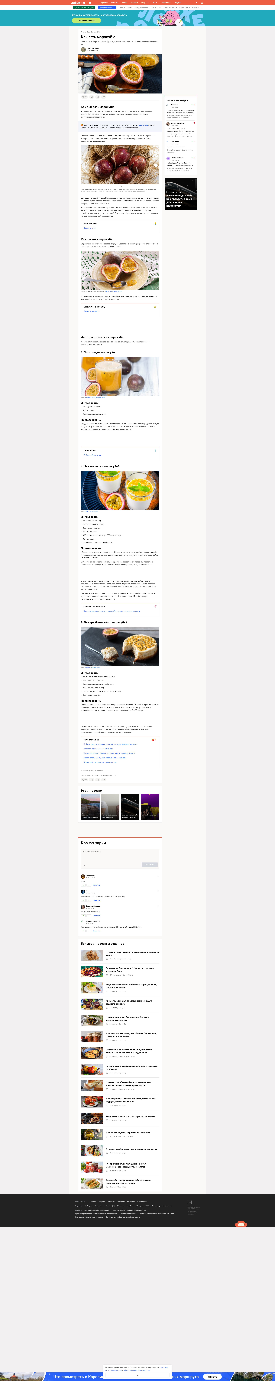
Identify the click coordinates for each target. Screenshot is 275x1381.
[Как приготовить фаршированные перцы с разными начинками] (120, 1069)
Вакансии (131, 1202)
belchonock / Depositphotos (113, 291)
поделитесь (143, 125)
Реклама (111, 1202)
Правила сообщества (128, 1214)
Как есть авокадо (91, 311)
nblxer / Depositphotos (91, 511)
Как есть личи (90, 228)
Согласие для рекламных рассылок (89, 1217)
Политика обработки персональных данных (129, 1210)
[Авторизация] (202, 2)
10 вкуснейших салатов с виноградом (100, 762)
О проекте (92, 1202)
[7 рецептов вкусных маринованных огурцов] (120, 1134)
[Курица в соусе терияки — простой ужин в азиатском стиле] (120, 955)
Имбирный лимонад (92, 455)
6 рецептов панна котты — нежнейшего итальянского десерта (112, 611)
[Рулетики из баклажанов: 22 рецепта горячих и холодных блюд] (120, 971)
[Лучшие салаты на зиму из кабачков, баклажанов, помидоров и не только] (120, 1037)
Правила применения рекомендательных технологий (96, 1214)
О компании (142, 1202)
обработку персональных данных (137, 1370)
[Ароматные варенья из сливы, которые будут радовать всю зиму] (120, 1004)
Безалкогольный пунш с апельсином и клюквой (105, 758)
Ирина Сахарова (93, 48)
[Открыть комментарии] (111, 975)
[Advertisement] (120, 323)
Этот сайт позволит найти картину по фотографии (180, 151)
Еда (130, 959)
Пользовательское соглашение (96, 1210)
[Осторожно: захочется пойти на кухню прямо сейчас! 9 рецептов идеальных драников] (120, 1053)
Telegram (89, 1206)
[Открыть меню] (158, 875)
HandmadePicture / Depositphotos (95, 397)
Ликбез (130, 975)
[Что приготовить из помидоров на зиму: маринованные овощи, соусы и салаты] (120, 1167)
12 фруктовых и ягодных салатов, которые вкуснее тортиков (110, 744)
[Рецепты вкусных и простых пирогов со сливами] (120, 1118)
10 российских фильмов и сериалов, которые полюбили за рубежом (179, 117)
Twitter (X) (110, 1206)
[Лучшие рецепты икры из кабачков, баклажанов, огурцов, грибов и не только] (120, 1102)
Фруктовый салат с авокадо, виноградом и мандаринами (109, 753)
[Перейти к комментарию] (181, 111)
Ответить (96, 885)
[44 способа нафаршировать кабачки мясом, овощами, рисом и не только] (120, 1183)
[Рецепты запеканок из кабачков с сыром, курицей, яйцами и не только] (120, 988)
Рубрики (102, 1202)
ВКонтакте (99, 1206)
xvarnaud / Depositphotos (92, 667)
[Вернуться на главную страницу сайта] (79, 2)
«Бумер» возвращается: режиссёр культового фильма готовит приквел (179, 135)
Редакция (121, 1202)
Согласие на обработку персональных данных (157, 1214)
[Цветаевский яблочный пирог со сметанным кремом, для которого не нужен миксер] (120, 1085)
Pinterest (120, 1206)
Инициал (139, 1206)
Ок (138, 1375)
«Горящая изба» (120, 959)
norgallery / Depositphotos (95, 770)
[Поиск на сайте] (191, 2)
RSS (147, 1206)
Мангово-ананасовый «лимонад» (98, 749)
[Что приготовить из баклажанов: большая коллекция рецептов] (120, 1020)
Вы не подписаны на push (162, 1206)
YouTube (130, 1206)
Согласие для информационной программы (123, 1217)
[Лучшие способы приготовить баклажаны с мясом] (120, 1151)
